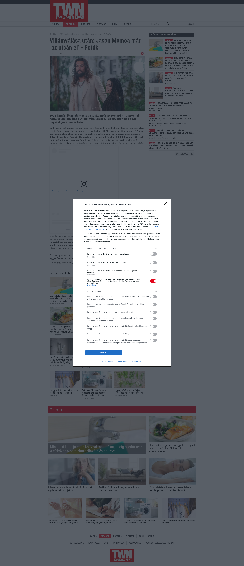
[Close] (166, 204)
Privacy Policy (136, 362)
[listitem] (122, 248)
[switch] (153, 254)
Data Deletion (107, 362)
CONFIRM (103, 352)
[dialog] (122, 283)
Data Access (122, 362)
